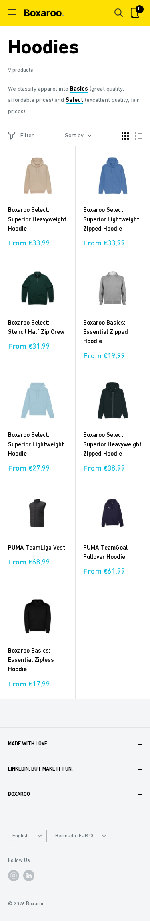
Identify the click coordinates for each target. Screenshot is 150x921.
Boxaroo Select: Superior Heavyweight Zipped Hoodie (112, 444)
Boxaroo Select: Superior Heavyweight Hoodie (37, 219)
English (20, 835)
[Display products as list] (138, 136)
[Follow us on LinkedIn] (28, 875)
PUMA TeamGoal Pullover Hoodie (105, 552)
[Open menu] (12, 12)
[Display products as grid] (125, 136)
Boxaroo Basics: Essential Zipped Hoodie (105, 332)
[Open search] (118, 12)
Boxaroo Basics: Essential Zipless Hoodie (31, 660)
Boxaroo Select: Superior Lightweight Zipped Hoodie (111, 219)
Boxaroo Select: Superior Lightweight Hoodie (36, 444)
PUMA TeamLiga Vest (36, 548)
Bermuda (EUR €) (74, 835)
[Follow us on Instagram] (13, 875)
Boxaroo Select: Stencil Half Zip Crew (36, 327)
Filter (27, 136)
